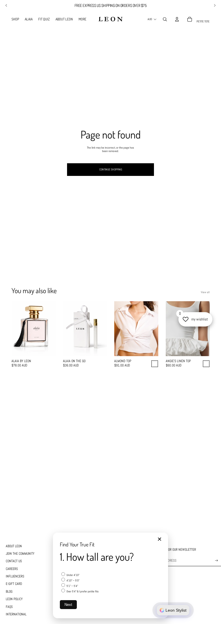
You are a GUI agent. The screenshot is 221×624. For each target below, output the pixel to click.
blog (9, 591)
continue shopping (110, 169)
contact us (14, 561)
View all (205, 292)
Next (68, 604)
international (16, 614)
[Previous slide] (16, 328)
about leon (14, 546)
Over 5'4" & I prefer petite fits (82, 591)
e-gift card (14, 583)
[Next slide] (50, 328)
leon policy (14, 599)
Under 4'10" (72, 575)
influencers (15, 576)
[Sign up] (216, 560)
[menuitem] (15, 19)
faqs (9, 606)
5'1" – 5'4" (72, 586)
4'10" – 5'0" (72, 580)
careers (12, 569)
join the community (20, 553)
